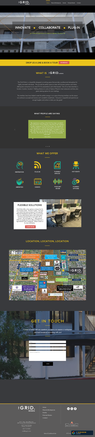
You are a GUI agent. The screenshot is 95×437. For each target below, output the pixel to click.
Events (45, 412)
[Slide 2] (47, 146)
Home (44, 407)
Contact (45, 418)
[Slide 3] (49, 146)
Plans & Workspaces (49, 410)
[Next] (80, 130)
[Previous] (14, 130)
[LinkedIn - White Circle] (68, 408)
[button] (64, 62)
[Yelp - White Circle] (71, 408)
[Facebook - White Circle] (75, 408)
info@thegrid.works (26, 431)
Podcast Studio (47, 415)
